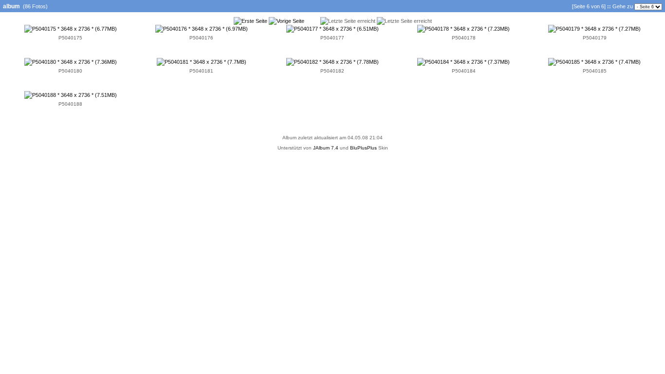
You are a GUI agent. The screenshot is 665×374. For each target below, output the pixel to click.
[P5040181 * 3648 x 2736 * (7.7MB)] (201, 62)
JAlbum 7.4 (325, 147)
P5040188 (70, 104)
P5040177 (332, 37)
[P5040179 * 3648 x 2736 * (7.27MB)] (594, 29)
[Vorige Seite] (286, 21)
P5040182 (332, 71)
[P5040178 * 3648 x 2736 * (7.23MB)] (463, 29)
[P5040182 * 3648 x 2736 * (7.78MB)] (332, 62)
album (11, 6)
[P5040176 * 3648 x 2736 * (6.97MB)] (201, 29)
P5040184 (464, 71)
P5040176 (201, 37)
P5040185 (595, 71)
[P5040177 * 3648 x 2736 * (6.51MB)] (332, 29)
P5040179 (595, 37)
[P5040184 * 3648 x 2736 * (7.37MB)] (463, 62)
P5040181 (201, 71)
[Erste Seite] (250, 21)
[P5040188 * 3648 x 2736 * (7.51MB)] (70, 95)
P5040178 (464, 37)
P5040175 (70, 37)
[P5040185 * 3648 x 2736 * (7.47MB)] (594, 62)
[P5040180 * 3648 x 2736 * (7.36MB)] (70, 62)
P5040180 (70, 71)
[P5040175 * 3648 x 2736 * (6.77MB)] (70, 29)
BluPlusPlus (363, 147)
